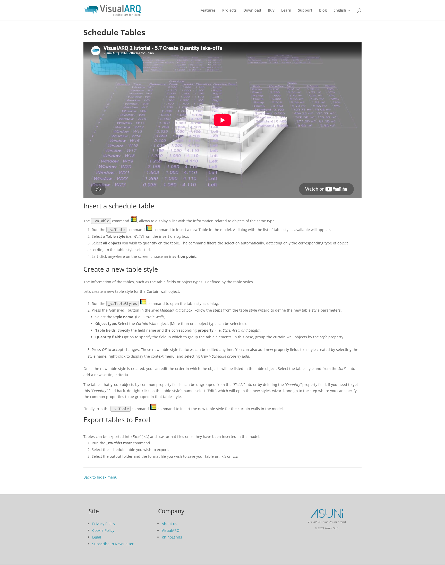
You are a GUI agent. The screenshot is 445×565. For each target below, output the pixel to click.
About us (169, 523)
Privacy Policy (103, 523)
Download (252, 10)
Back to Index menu (100, 477)
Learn (286, 10)
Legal (96, 537)
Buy (271, 10)
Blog (323, 10)
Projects (229, 10)
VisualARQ (170, 530)
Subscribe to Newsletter (113, 543)
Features (208, 10)
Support (305, 10)
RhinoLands (172, 537)
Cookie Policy (103, 530)
